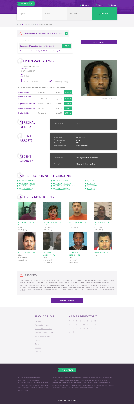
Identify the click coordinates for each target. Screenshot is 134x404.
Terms (37, 344)
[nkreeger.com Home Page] (26, 3)
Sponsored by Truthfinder (24, 41)
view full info (99, 42)
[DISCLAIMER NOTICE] (66, 33)
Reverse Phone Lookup (43, 329)
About (100, 5)
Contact (113, 5)
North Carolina (30, 24)
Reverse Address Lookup (44, 332)
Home (19, 24)
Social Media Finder (42, 336)
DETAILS (68, 92)
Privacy (38, 348)
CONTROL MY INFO (67, 301)
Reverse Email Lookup (43, 325)
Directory (85, 5)
